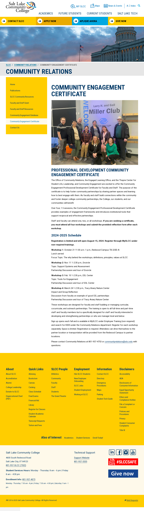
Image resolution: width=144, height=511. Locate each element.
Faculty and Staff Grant (19, 103)
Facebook (119, 452)
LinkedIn (112, 452)
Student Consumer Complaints (127, 424)
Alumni (9, 383)
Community (56, 378)
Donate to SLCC (12, 391)
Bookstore (33, 378)
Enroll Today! (98, 438)
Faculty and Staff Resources (21, 109)
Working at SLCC (81, 394)
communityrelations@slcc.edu (119, 341)
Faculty (54, 383)
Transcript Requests (37, 421)
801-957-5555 (80, 461)
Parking (100, 394)
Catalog (32, 387)
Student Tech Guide (105, 399)
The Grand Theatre (58, 396)
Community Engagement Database (24, 115)
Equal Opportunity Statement (127, 391)
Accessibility (125, 374)
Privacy (122, 418)
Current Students (99, 13)
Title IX (122, 430)
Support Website (81, 457)
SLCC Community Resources (22, 96)
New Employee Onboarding (80, 380)
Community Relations (25, 65)
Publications (15, 90)
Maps (99, 390)
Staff (53, 387)
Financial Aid (34, 400)
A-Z (131, 5)
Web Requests (132, 500)
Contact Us (14, 127)
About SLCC (11, 374)
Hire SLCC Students (82, 374)
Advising (32, 374)
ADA (121, 378)
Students (55, 391)
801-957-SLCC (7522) (16, 465)
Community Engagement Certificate (24, 121)
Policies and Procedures (124, 413)
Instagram (126, 452)
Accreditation (11, 378)
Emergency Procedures (101, 384)
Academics (46, 13)
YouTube (133, 452)
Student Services (83, 438)
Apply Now (50, 21)
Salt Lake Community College (21, 7)
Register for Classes (37, 409)
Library (31, 405)
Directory (100, 378)
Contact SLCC (16, 21)
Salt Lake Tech (127, 13)
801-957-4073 (28, 479)
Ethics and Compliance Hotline (128, 398)
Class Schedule (35, 391)
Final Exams (33, 396)
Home (12, 84)
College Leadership (13, 387)
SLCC (8, 65)
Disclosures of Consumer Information (129, 384)
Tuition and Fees (35, 425)
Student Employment (82, 390)
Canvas (32, 383)
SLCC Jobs (78, 385)
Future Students (69, 13)
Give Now (121, 21)
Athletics (55, 374)
